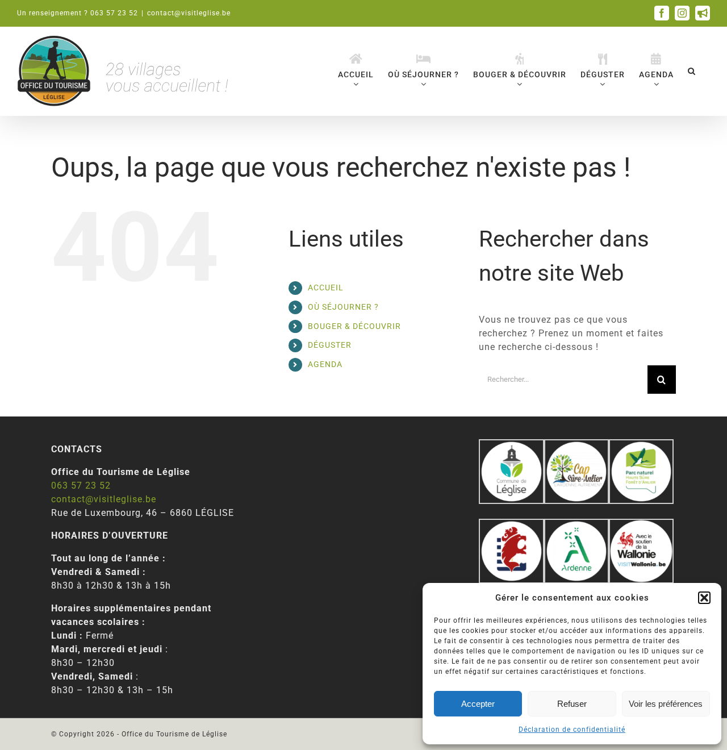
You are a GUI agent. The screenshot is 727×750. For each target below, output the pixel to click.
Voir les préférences (666, 704)
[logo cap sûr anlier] (576, 445)
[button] (704, 597)
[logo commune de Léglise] (511, 445)
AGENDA (325, 364)
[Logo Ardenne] (576, 525)
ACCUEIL (326, 287)
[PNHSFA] (641, 445)
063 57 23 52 (81, 485)
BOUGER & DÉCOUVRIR (354, 326)
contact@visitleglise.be (189, 13)
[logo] (511, 525)
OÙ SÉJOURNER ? (343, 306)
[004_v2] (641, 525)
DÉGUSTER (330, 344)
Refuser (572, 704)
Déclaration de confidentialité (572, 730)
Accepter (478, 704)
